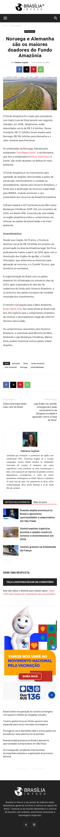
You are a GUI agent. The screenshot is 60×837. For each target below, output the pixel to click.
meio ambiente (10, 367)
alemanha (16, 363)
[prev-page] (5, 562)
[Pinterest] (33, 69)
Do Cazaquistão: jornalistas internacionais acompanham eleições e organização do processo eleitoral (28, 753)
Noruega (23, 367)
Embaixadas (15, 25)
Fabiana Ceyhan (21, 62)
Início (5, 25)
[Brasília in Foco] (30, 7)
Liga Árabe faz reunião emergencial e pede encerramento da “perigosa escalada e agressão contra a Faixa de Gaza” (44, 411)
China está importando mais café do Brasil (14, 405)
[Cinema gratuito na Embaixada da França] (10, 550)
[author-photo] (30, 446)
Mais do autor (40, 502)
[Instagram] (34, 825)
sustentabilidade (37, 367)
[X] (26, 69)
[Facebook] (19, 69)
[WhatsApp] (41, 69)
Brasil (25, 363)
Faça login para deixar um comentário (30, 582)
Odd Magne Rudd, (26, 152)
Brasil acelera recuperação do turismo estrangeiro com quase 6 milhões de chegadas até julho (28, 713)
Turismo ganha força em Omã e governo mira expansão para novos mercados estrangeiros (25, 723)
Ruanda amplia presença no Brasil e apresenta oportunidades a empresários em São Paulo (26, 742)
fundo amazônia (37, 363)
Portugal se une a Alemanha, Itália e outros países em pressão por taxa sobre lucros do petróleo (29, 732)
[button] (5, 18)
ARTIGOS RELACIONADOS (17, 502)
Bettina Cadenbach (39, 156)
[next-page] (10, 562)
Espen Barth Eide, (12, 308)
